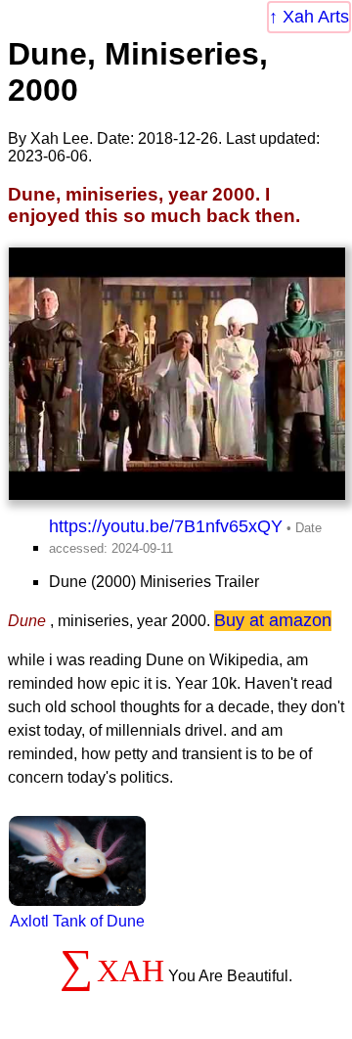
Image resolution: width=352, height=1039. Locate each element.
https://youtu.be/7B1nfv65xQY (166, 526)
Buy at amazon (272, 620)
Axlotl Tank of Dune (77, 921)
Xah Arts (316, 16)
